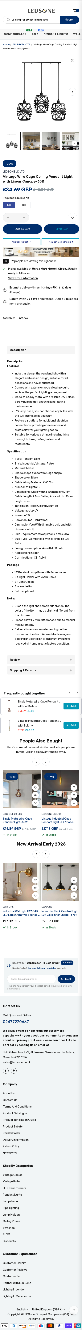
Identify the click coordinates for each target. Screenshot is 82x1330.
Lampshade (10, 1201)
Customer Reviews (15, 1269)
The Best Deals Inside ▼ (60, 241)
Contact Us (10, 1100)
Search (69, 19)
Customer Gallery (14, 1263)
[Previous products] (69, 693)
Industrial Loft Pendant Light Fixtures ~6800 (59, 913)
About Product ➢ (21, 241)
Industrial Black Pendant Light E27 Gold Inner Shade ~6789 (21, 913)
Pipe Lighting (11, 1207)
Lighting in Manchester (17, 1296)
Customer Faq (12, 1276)
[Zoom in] (72, 60)
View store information (23, 278)
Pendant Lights (12, 1194)
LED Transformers (14, 1188)
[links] (6, 1071)
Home (6, 44)
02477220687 (16, 1021)
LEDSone (8, 906)
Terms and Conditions (17, 1106)
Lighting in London (14, 1289)
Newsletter (10, 1153)
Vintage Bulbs (11, 1181)
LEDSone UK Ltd (14, 171)
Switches (9, 1227)
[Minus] (8, 218)
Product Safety (13, 1126)
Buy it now (62, 228)
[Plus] (24, 218)
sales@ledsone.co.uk (17, 1062)
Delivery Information (16, 1139)
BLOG (6, 1234)
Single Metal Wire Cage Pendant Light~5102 (39, 701)
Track (68, 978)
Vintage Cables (13, 1174)
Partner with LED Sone (17, 1283)
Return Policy (11, 1146)
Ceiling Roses (11, 1221)
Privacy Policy (11, 1133)
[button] (72, 92)
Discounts (9, 1241)
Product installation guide (19, 1119)
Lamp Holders (12, 1214)
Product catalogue (15, 1113)
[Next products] (78, 693)
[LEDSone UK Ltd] (41, 11)
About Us (9, 1093)
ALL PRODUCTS (22, 44)
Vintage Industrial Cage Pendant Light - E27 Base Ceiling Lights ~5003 (39, 720)
